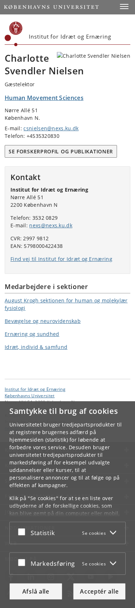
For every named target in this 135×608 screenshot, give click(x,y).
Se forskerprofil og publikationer (61, 151)
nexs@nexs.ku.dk (50, 225)
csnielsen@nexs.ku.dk (50, 128)
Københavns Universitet (30, 395)
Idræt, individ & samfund (36, 347)
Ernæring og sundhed (32, 334)
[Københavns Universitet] (14, 34)
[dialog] (67, 504)
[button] (124, 6)
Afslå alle (35, 591)
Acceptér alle (99, 591)
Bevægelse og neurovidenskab (43, 321)
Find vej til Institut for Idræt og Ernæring (61, 258)
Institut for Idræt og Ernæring (35, 389)
